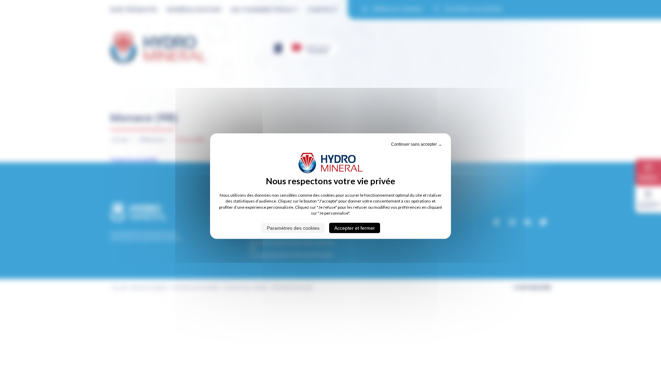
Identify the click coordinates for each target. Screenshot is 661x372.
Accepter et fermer (354, 227)
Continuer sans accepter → (416, 144)
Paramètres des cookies (293, 227)
